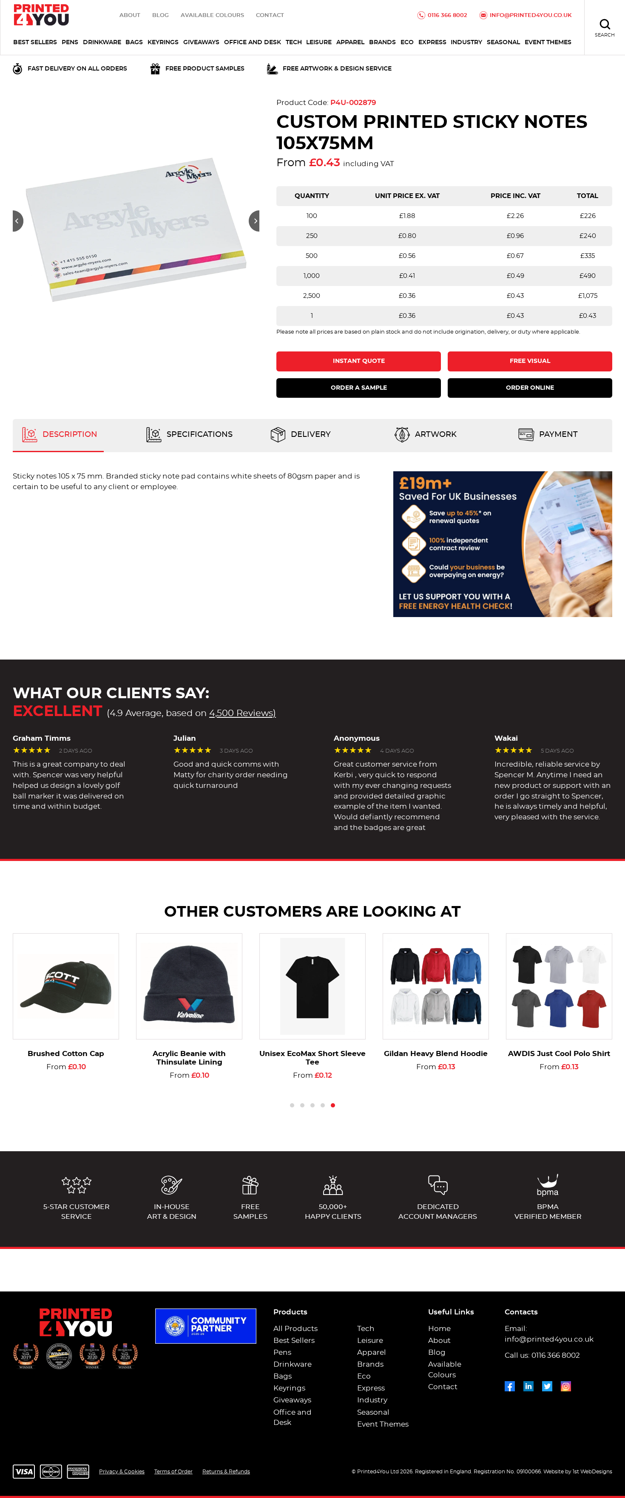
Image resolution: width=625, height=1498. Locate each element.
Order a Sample (359, 388)
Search (605, 35)
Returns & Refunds (226, 1471)
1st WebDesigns (592, 1471)
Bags (134, 42)
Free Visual (530, 361)
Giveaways (201, 42)
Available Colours (212, 15)
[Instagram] (566, 1384)
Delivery (310, 435)
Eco (407, 42)
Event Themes (548, 42)
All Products (295, 1328)
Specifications (199, 435)
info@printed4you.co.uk (530, 15)
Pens (70, 42)
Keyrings (163, 42)
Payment (557, 435)
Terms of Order (173, 1471)
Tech (294, 42)
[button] (18, 221)
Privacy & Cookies (122, 1471)
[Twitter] (547, 1384)
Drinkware (102, 42)
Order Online (530, 388)
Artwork (435, 435)
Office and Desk (252, 42)
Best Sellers (35, 42)
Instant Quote (359, 361)
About (129, 15)
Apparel (350, 42)
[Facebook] (510, 1384)
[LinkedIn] (528, 1384)
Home (439, 1328)
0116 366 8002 (447, 15)
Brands (382, 42)
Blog (160, 15)
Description (68, 435)
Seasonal (503, 42)
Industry (466, 42)
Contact (270, 15)
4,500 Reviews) (242, 713)
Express (432, 42)
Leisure (319, 42)
